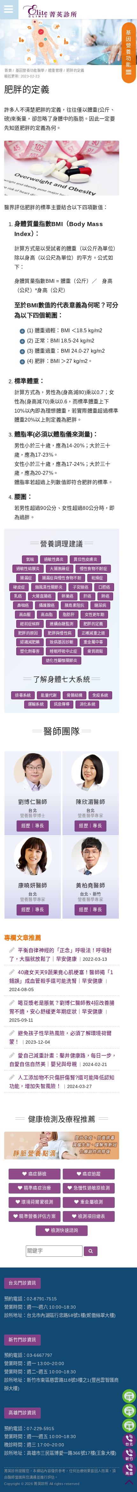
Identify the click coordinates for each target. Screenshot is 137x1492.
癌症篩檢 (37, 1174)
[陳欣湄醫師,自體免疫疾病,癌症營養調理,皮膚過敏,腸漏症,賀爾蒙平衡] (90, 789)
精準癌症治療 (36, 1188)
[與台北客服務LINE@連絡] (129, 1396)
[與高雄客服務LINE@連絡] (129, 1425)
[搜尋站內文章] (90, 1251)
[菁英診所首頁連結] (50, 9)
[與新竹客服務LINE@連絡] (129, 1411)
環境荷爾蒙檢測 (37, 1202)
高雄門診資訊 (22, 1412)
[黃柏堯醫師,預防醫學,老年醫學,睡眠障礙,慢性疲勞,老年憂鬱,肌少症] (90, 873)
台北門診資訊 (22, 1283)
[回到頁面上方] (129, 1484)
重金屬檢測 (91, 1202)
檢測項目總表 (91, 1216)
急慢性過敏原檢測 (91, 1188)
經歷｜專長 (32, 825)
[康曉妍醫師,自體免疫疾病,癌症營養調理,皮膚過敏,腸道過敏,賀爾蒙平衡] (33, 873)
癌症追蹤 (91, 1174)
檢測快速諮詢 (63, 1230)
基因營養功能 (128, 48)
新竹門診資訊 (22, 1339)
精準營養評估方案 (37, 1216)
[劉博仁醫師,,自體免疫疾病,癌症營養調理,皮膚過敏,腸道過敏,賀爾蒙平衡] (33, 789)
